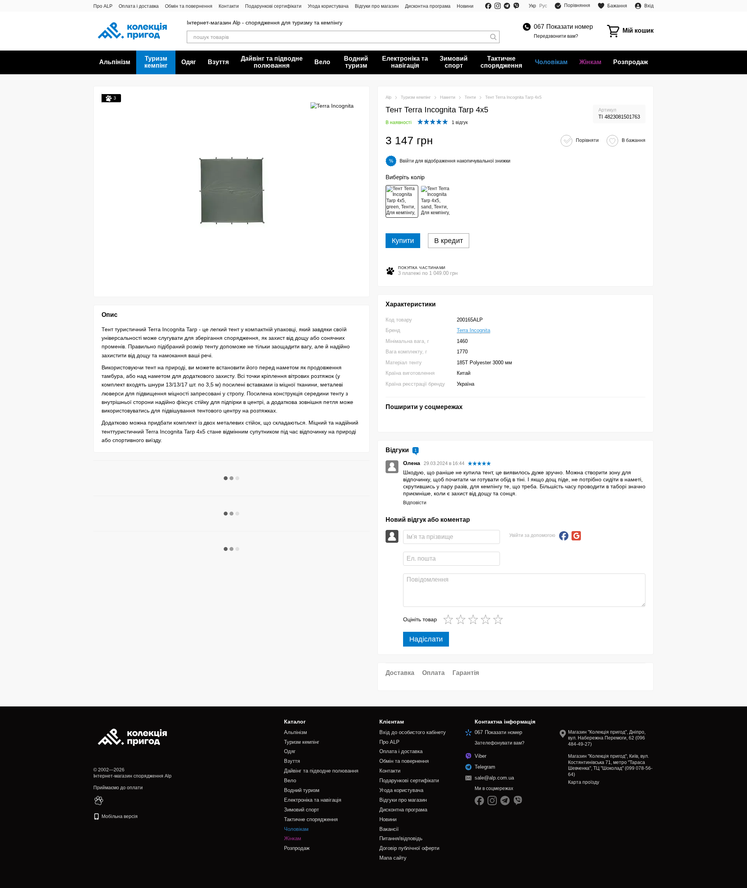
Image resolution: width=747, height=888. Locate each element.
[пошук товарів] (493, 37)
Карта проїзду (583, 782)
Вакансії (389, 829)
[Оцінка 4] (487, 619)
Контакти (229, 6)
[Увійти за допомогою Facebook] (563, 535)
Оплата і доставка (139, 6)
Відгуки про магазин (377, 6)
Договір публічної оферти (409, 848)
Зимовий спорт (454, 62)
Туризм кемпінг (156, 62)
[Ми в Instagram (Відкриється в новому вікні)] (497, 6)
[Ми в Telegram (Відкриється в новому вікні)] (507, 6)
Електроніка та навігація (405, 62)
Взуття (218, 62)
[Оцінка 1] (450, 619)
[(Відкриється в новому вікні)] (98, 800)
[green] (402, 201)
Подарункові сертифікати (273, 6)
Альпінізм (114, 62)
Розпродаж (630, 62)
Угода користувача (328, 6)
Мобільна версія (119, 816)
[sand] (436, 201)
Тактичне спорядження (501, 62)
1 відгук (460, 122)
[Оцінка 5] (499, 619)
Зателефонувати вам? (499, 743)
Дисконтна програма (428, 6)
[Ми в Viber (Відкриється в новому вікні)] (516, 6)
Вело (322, 62)
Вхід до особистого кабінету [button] (412, 732)
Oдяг (188, 62)
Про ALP (102, 6)
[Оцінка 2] (462, 619)
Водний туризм (356, 62)
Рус (543, 5)
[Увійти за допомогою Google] (576, 535)
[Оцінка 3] (474, 619)
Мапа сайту (393, 858)
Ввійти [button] (407, 161)
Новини (465, 6)
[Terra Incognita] (332, 105)
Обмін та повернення (188, 6)
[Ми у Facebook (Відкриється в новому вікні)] (488, 6)
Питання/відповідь (401, 838)
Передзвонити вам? (556, 36)
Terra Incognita (473, 330)
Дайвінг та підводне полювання (272, 62)
